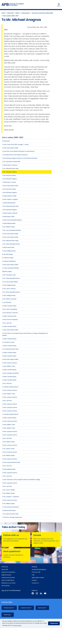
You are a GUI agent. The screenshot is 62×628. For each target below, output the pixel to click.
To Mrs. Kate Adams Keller (10, 148)
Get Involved (5, 585)
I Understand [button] (54, 623)
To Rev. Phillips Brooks (9, 251)
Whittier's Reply (7, 271)
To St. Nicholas (6, 302)
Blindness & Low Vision (9, 583)
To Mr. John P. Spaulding (9, 309)
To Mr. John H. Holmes (9, 288)
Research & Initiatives (8, 572)
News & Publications (8, 580)
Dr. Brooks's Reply (7, 254)
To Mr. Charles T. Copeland (10, 497)
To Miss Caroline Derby (9, 306)
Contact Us (35, 583)
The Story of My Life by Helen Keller (42, 13)
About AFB (10, 13)
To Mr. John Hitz (7, 323)
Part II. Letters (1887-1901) (10, 16)
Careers (34, 580)
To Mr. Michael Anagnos (9, 172)
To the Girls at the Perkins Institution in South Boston (18, 151)
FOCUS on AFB (36, 572)
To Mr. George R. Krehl (9, 275)
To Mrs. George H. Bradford (10, 373)
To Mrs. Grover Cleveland (10, 319)
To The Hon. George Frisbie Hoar (12, 517)
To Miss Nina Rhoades (9, 510)
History (17, 13)
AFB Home (5, 567)
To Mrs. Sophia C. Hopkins (10, 199)
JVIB (33, 575)
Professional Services (8, 577)
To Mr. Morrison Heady (9, 175)
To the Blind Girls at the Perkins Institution (15, 155)
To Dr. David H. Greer (8, 449)
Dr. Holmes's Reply (7, 258)
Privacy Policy (17, 625)
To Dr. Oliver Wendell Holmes (11, 244)
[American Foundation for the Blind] (13, 4)
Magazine (39, 569)
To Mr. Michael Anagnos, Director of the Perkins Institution (20, 158)
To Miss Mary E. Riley (8, 216)
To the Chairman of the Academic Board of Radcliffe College (21, 479)
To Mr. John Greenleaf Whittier (11, 230)
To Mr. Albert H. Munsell (9, 299)
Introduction (6, 141)
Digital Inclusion (6, 575)
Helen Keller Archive (38, 577)
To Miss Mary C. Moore (9, 182)
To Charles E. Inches (8, 342)
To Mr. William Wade (8, 227)
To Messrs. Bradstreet (9, 261)
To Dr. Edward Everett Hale (10, 168)
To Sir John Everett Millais (10, 282)
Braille (7, 615)
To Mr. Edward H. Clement (10, 313)
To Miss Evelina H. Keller (9, 196)
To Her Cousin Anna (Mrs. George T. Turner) (15, 144)
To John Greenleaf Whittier (10, 268)
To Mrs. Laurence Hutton (9, 363)
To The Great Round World (10, 507)
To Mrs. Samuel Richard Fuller (11, 462)
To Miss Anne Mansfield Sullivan (12, 220)
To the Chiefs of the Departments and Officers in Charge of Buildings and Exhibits (25, 334)
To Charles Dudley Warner (10, 387)
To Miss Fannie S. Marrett (9, 213)
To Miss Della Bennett (9, 203)
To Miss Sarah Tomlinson (10, 165)
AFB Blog (34, 567)
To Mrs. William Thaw (8, 366)
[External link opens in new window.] (33, 593)
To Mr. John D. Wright (8, 490)
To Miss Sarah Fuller (8, 247)
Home (3, 13)
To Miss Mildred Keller (9, 223)
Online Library (25, 13)
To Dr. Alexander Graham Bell (11, 161)
